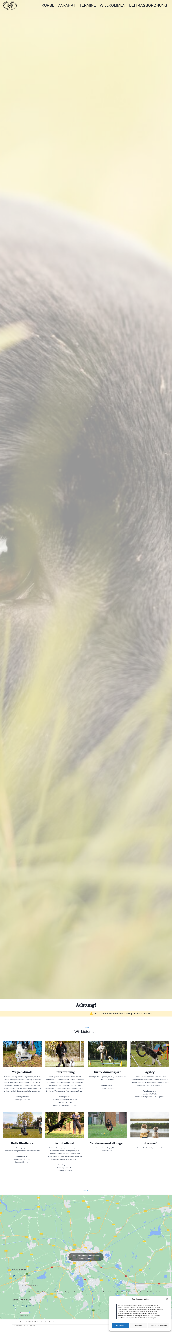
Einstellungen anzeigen (158, 1325)
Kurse (48, 5)
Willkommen (112, 5)
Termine (87, 5)
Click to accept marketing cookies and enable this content (86, 1257)
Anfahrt (66, 5)
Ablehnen (138, 1325)
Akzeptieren (120, 1325)
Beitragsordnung (148, 5)
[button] (167, 1299)
